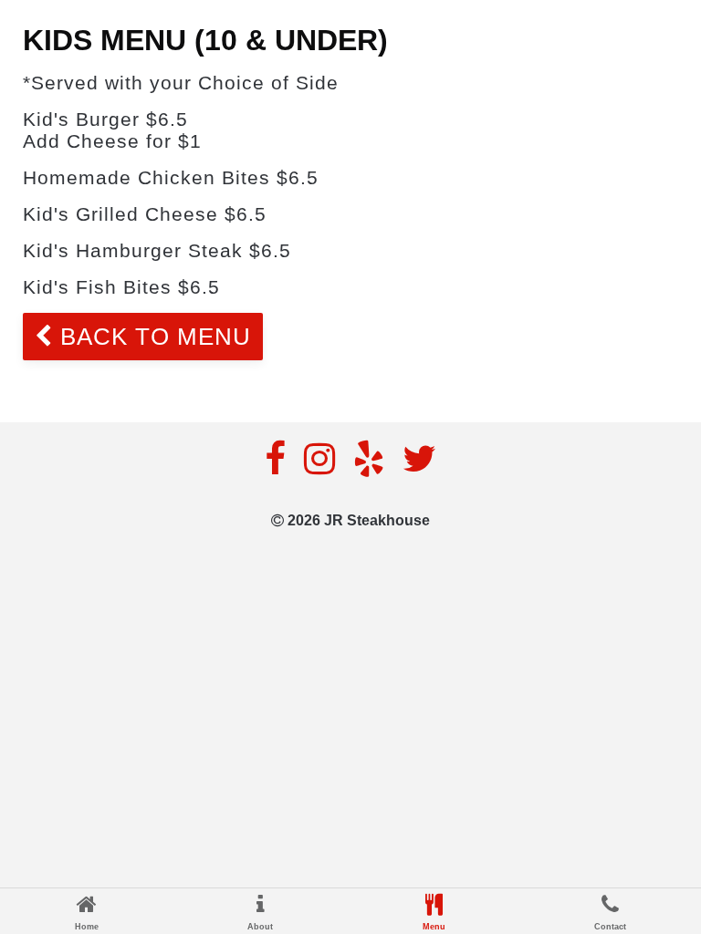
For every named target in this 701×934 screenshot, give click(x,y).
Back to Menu (152, 336)
